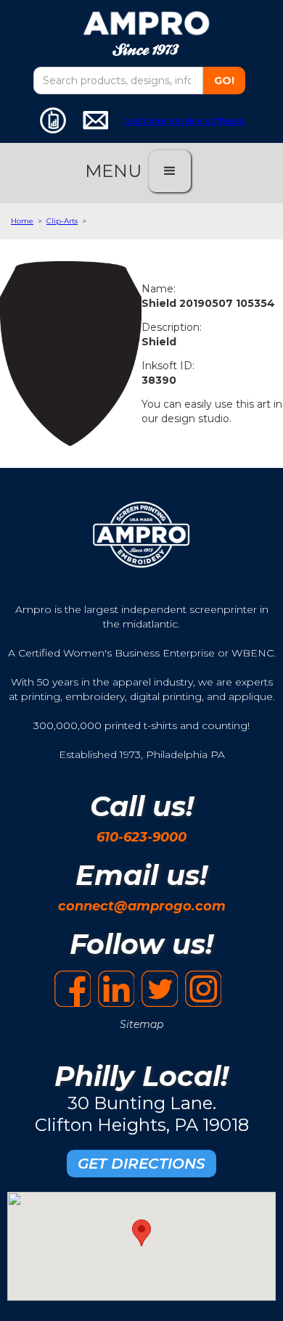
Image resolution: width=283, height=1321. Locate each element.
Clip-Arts (62, 221)
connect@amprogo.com (142, 906)
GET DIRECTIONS (141, 1163)
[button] (170, 171)
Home (22, 221)
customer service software (184, 120)
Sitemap (141, 1024)
